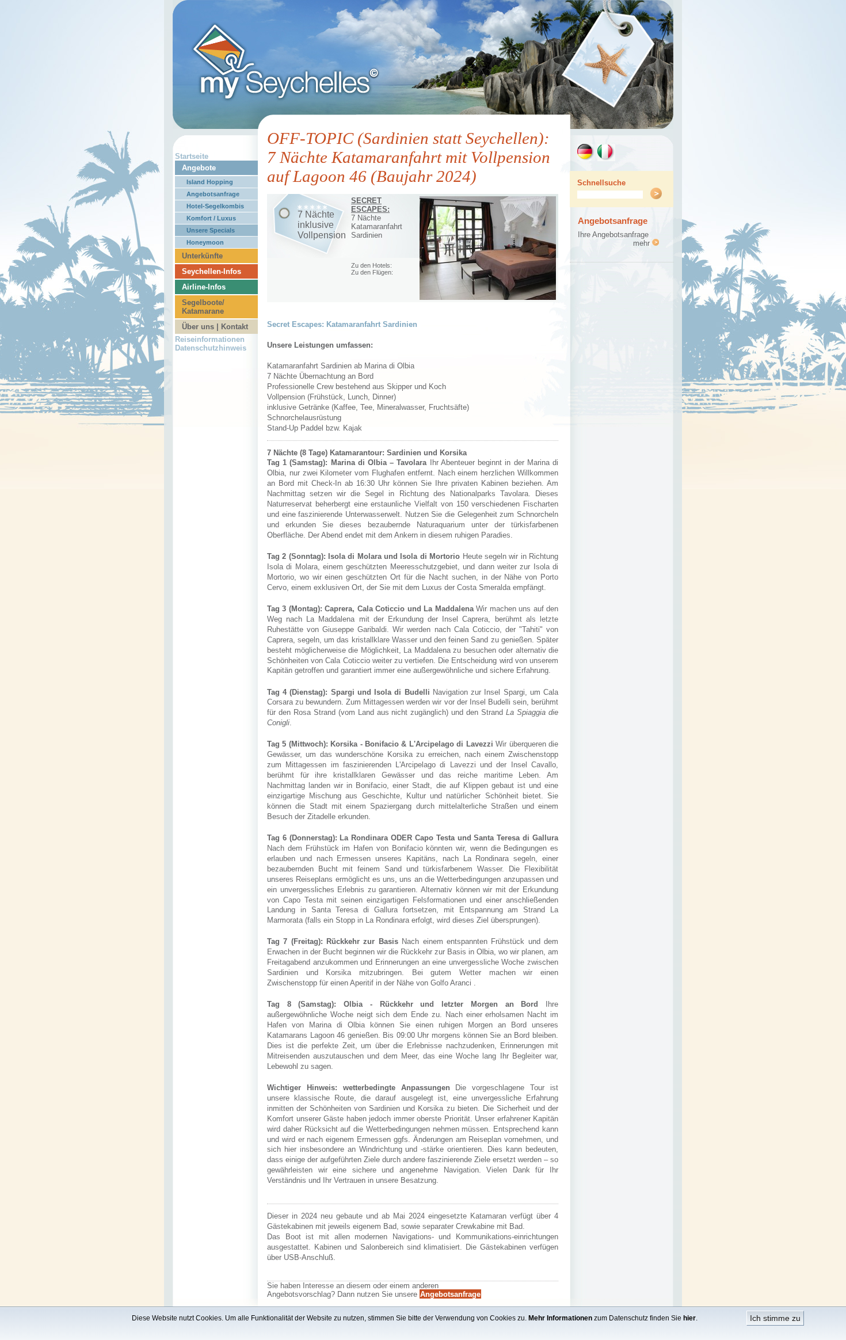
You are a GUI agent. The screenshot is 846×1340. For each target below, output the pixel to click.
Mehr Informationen (560, 1318)
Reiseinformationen (210, 339)
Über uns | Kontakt (215, 326)
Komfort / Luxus (211, 218)
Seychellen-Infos (211, 271)
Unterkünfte (202, 256)
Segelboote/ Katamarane (203, 306)
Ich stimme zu (775, 1318)
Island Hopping (209, 181)
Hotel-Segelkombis (215, 206)
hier (689, 1318)
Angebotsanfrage (212, 194)
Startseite (191, 156)
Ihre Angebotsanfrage (613, 234)
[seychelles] (423, 126)
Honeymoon (205, 242)
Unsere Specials (210, 230)
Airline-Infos (204, 287)
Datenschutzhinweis (210, 348)
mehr (642, 243)
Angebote (199, 167)
